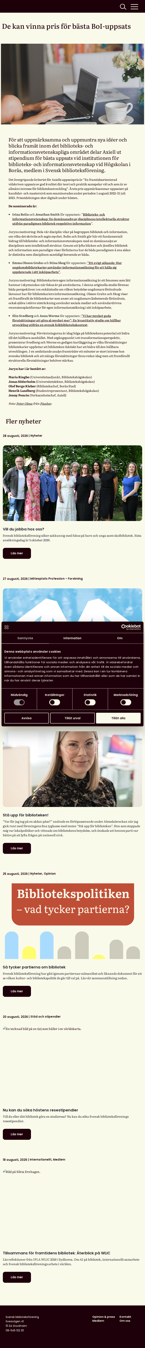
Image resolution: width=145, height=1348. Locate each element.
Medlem (98, 1321)
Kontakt (125, 1317)
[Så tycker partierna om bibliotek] (72, 921)
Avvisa (27, 718)
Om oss (125, 1321)
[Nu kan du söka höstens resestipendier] (72, 1064)
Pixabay (45, 403)
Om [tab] (120, 638)
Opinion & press (103, 1317)
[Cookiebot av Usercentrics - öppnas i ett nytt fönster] (124, 627)
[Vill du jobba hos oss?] (72, 483)
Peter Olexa (24, 403)
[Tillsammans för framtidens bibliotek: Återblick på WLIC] (72, 1207)
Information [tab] (72, 638)
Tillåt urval (72, 718)
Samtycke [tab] (25, 638)
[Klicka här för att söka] (123, 6)
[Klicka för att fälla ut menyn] (134, 6)
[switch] (54, 702)
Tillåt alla (118, 718)
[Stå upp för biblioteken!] (72, 769)
